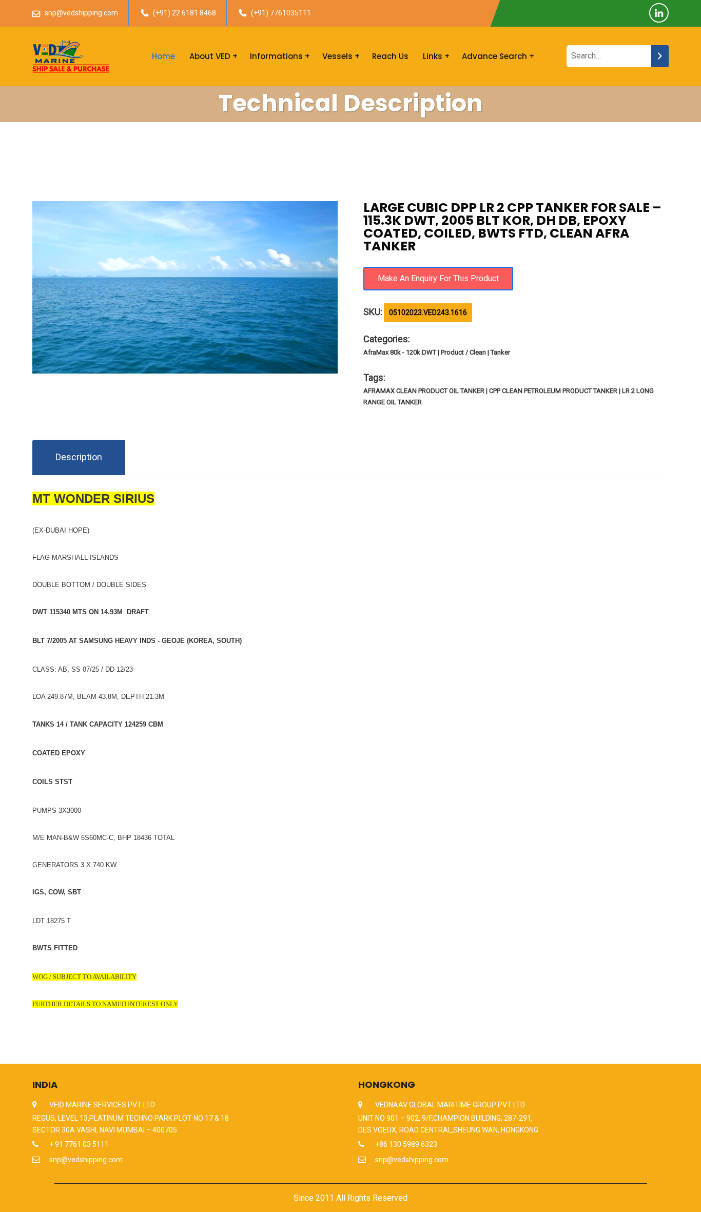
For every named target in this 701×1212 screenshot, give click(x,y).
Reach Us (390, 56)
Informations (276, 56)
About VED (209, 56)
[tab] (78, 457)
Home (163, 56)
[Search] (660, 56)
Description (78, 457)
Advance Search (494, 56)
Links (432, 56)
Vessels (337, 56)
